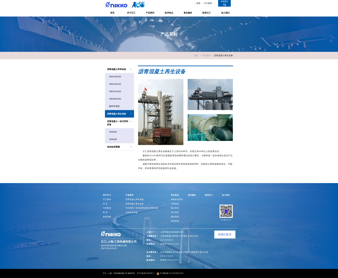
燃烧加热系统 (178, 199)
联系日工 (206, 13)
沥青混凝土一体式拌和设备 (117, 123)
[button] (224, 3)
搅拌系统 (175, 217)
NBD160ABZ (115, 76)
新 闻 (105, 212)
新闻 (198, 3)
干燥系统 (175, 204)
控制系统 (175, 221)
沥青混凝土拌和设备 (116, 69)
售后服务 (188, 13)
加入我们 (225, 13)
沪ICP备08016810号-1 (145, 273)
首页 (112, 13)
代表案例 (107, 208)
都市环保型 (114, 106)
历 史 (105, 204)
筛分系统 (175, 212)
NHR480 (113, 139)
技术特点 (169, 13)
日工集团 (208, 3)
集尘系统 (175, 208)
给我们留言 (225, 234)
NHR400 (113, 132)
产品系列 (150, 13)
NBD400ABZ (115, 99)
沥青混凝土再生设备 (116, 114)
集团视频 (107, 217)
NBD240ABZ (115, 84)
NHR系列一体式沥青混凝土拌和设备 (144, 208)
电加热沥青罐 (113, 147)
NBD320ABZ (115, 91)
